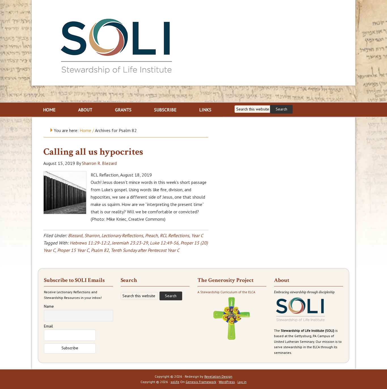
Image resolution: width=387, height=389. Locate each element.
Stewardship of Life (116, 44)
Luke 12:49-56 (164, 243)
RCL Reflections (174, 235)
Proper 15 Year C (73, 250)
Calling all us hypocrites (93, 152)
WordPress (227, 382)
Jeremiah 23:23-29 (130, 243)
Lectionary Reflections (122, 235)
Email (48, 326)
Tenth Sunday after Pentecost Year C (145, 250)
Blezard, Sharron (83, 235)
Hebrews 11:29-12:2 (90, 243)
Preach (151, 235)
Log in (241, 382)
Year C (197, 235)
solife (175, 382)
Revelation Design (218, 376)
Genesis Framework (201, 382)
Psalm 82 (100, 250)
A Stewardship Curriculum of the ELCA (226, 292)
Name (49, 306)
